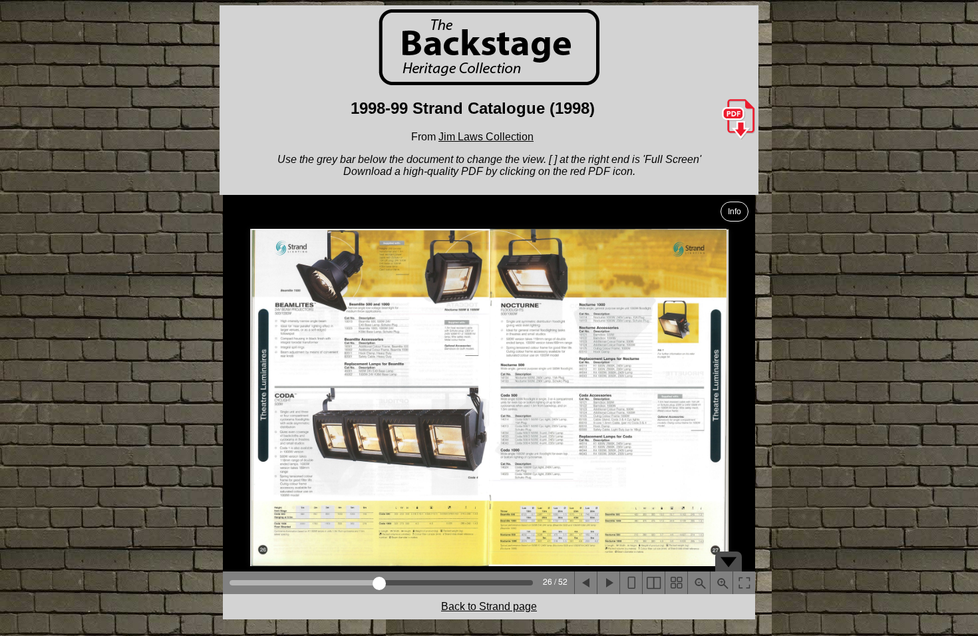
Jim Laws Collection (486, 136)
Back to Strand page (489, 606)
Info (734, 211)
